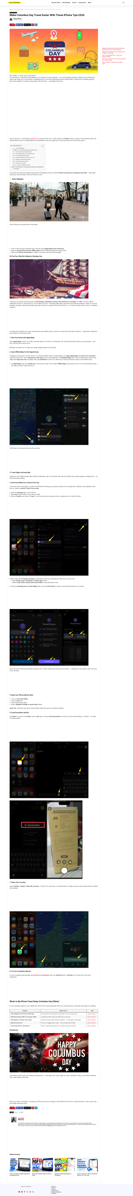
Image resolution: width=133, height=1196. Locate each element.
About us (54, 1186)
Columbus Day (34, 138)
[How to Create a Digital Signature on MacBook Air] (20, 1159)
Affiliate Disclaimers (56, 1192)
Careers (53, 1189)
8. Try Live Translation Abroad (22, 165)
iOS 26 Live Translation (41, 975)
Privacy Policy (55, 1190)
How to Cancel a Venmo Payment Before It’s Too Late (87, 1174)
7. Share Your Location (20, 163)
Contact (54, 1187)
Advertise (54, 1193)
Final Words (16, 168)
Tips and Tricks (55, 2)
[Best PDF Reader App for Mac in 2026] (42, 1159)
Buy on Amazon (92, 1014)
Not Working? (66, 2)
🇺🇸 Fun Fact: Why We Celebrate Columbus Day (26, 150)
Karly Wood (17, 18)
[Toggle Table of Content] (41, 146)
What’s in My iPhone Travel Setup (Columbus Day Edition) (27, 167)
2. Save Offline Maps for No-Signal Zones (25, 153)
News (89, 2)
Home (11, 9)
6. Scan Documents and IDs (21, 161)
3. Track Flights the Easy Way (22, 155)
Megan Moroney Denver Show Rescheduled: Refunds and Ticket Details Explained (113, 49)
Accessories (82, 2)
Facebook (63, 1125)
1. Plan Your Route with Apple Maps (23, 151)
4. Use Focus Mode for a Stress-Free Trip (24, 157)
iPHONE (21, 1112)
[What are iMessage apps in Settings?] (65, 1159)
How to (16, 1112)
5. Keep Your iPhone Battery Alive (23, 159)
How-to (74, 2)
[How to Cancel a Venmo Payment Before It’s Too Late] (87, 1159)
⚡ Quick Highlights (19, 148)
